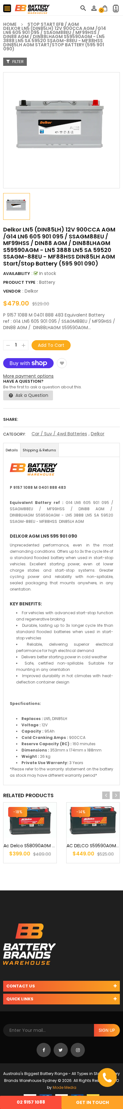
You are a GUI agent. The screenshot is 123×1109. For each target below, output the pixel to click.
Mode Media (64, 1087)
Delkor (31, 291)
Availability (16, 274)
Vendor (12, 291)
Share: (10, 419)
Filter (17, 62)
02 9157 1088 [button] (31, 1102)
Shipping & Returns (39, 450)
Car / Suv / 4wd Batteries (59, 434)
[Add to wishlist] (62, 363)
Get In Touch (92, 1102)
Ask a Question (31, 395)
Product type (19, 282)
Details (12, 450)
